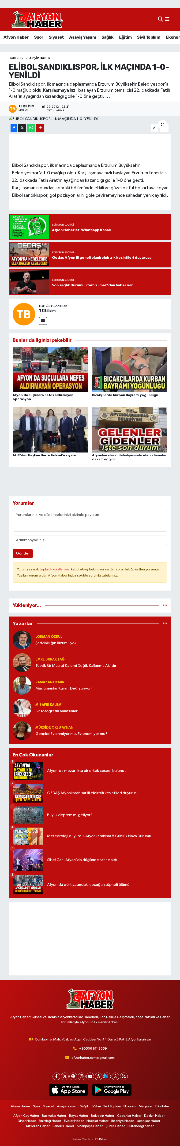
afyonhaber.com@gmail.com (93, 1057)
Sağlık (107, 37)
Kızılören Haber (38, 1126)
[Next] (107, 1076)
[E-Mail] (43, 321)
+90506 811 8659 (93, 1048)
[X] (65, 1076)
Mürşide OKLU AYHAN (54, 727)
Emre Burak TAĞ (50, 659)
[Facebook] (56, 1076)
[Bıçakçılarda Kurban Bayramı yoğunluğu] (130, 370)
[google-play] (111, 1090)
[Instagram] (82, 1076)
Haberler (16, 58)
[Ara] (160, 20)
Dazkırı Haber (154, 1115)
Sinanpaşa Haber (90, 1126)
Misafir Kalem (48, 705)
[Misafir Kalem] (22, 708)
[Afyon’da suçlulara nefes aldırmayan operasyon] (50, 370)
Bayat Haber (78, 1115)
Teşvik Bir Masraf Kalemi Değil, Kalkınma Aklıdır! (76, 666)
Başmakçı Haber (54, 1115)
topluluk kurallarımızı (55, 569)
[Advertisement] (90, 938)
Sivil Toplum (148, 37)
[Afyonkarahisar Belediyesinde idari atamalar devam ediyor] (130, 430)
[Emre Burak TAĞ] (22, 662)
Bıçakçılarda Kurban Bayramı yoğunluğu (125, 395)
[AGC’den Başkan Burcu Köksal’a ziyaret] (50, 430)
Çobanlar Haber (129, 1115)
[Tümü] (165, 605)
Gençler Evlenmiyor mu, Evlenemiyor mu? (71, 734)
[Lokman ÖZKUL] (22, 640)
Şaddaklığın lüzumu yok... (57, 643)
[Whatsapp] (115, 1076)
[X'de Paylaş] (22, 128)
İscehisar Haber (148, 1121)
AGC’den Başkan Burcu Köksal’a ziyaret (45, 455)
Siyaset (56, 37)
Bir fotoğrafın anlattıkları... (58, 711)
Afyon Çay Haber (26, 1115)
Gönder (23, 553)
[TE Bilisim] (24, 314)
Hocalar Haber (97, 1121)
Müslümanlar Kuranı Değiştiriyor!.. (64, 688)
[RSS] (124, 1076)
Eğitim (125, 37)
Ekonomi (130, 1106)
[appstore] (68, 1090)
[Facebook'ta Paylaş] (14, 128)
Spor (38, 37)
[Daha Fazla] (40, 128)
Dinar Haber (27, 1121)
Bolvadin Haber (102, 1115)
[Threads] (98, 1076)
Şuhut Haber (115, 1126)
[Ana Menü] (167, 20)
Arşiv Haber (39, 58)
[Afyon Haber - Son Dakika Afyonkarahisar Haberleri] (37, 19)
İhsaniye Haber (122, 1121)
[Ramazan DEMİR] (22, 685)
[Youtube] (90, 1076)
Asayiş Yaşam (82, 37)
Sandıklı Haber (63, 1126)
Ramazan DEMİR (49, 682)
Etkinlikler (162, 1106)
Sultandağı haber (141, 1126)
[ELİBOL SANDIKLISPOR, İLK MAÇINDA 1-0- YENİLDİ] (90, 119)
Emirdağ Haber (50, 1121)
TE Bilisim (47, 311)
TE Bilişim (101, 1139)
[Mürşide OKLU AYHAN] (22, 731)
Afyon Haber (16, 37)
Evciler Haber (74, 1121)
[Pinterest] (73, 1076)
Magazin (145, 1106)
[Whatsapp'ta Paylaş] (31, 128)
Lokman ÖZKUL (48, 637)
